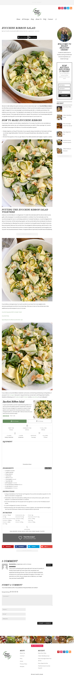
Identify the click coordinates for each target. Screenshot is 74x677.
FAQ (44, 19)
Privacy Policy (23, 663)
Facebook (17, 397)
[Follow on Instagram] (62, 8)
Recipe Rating (5, 592)
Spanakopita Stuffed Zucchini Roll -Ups (12, 319)
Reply (49, 565)
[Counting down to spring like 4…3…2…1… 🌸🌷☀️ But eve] (63, 639)
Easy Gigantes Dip (43, 663)
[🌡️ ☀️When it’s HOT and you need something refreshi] (3, 639)
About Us (39, 19)
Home (18, 19)
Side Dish (25, 31)
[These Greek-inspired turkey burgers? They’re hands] (26, 639)
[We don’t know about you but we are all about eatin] (18, 639)
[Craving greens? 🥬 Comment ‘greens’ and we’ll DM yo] (48, 639)
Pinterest (25, 397)
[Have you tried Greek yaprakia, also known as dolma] (11, 639)
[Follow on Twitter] (68, 8)
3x (50, 468)
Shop (32, 19)
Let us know (26, 538)
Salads (21, 31)
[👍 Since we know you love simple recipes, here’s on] (40, 639)
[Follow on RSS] (71, 8)
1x (45, 468)
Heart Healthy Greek (8, 31)
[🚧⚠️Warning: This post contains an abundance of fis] (70, 639)
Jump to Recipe (23, 37)
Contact (50, 19)
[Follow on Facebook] (65, 8)
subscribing (35, 397)
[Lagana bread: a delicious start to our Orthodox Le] (55, 639)
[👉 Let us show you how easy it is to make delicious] (33, 639)
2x (48, 468)
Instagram (12, 395)
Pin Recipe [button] (40, 421)
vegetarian (30, 31)
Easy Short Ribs (42, 653)
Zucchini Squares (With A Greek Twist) (12, 312)
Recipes (22, 666)
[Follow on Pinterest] (59, 8)
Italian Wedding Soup (43, 655)
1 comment (36, 31)
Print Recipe (33, 37)
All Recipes (25, 19)
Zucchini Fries (5, 316)
